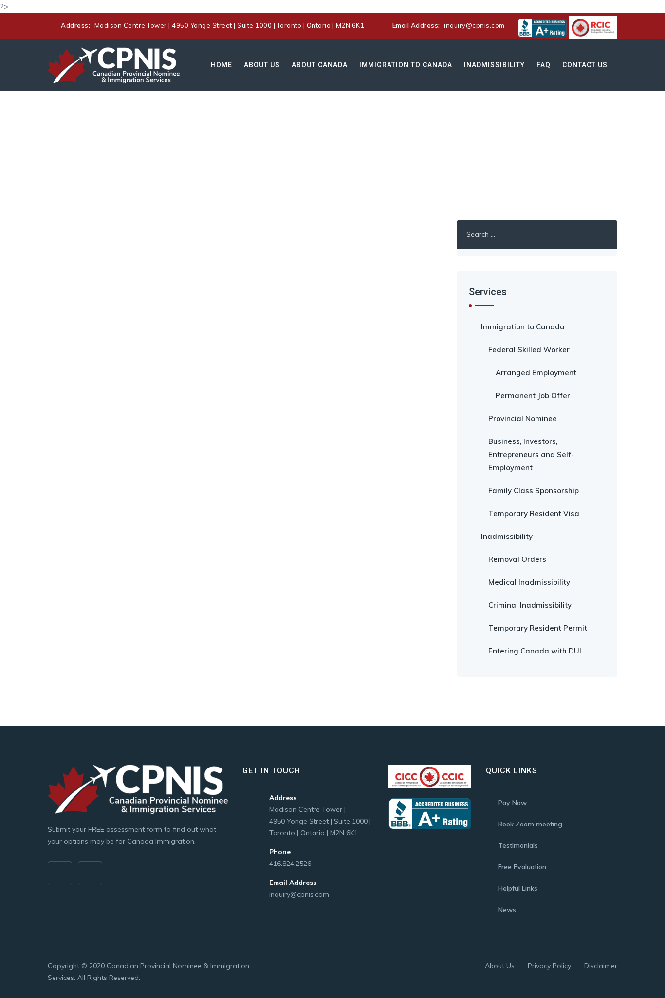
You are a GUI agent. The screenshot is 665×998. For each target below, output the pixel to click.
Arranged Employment (536, 372)
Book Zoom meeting (530, 824)
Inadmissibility (494, 65)
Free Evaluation (522, 867)
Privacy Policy (549, 965)
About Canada (320, 65)
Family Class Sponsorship (533, 490)
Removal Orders (517, 559)
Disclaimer (600, 965)
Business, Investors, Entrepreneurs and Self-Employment (531, 454)
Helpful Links (517, 888)
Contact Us (585, 65)
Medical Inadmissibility (529, 582)
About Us (262, 65)
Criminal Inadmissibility (530, 605)
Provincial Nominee (522, 418)
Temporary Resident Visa (533, 513)
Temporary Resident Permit (537, 628)
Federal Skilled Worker (529, 349)
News (507, 909)
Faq (543, 65)
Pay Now (512, 802)
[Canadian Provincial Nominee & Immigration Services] (114, 65)
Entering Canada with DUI (534, 650)
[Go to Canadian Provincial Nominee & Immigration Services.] (51, 155)
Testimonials (518, 845)
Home (221, 65)
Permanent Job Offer (533, 395)
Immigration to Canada (405, 65)
